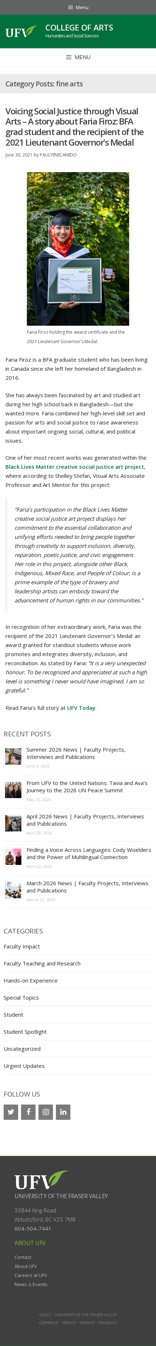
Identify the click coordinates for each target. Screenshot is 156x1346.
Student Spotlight (25, 1031)
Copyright (49, 1322)
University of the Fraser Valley (61, 1196)
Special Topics (21, 997)
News (21, 1284)
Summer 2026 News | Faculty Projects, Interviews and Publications (76, 753)
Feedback (107, 1322)
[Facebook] (28, 1112)
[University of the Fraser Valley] (21, 31)
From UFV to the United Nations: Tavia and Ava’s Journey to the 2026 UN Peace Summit (87, 786)
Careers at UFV (31, 1275)
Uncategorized (22, 1048)
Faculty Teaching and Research (42, 963)
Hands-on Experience (31, 980)
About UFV (26, 1266)
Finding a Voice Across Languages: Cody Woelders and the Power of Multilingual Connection (88, 853)
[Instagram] (45, 1112)
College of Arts (79, 27)
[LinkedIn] (63, 1112)
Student (13, 1014)
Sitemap (87, 1322)
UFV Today (81, 707)
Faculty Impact (22, 946)
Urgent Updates (24, 1065)
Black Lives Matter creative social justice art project (74, 466)
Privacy (69, 1322)
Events (40, 1284)
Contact (23, 1257)
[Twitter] (11, 1112)
